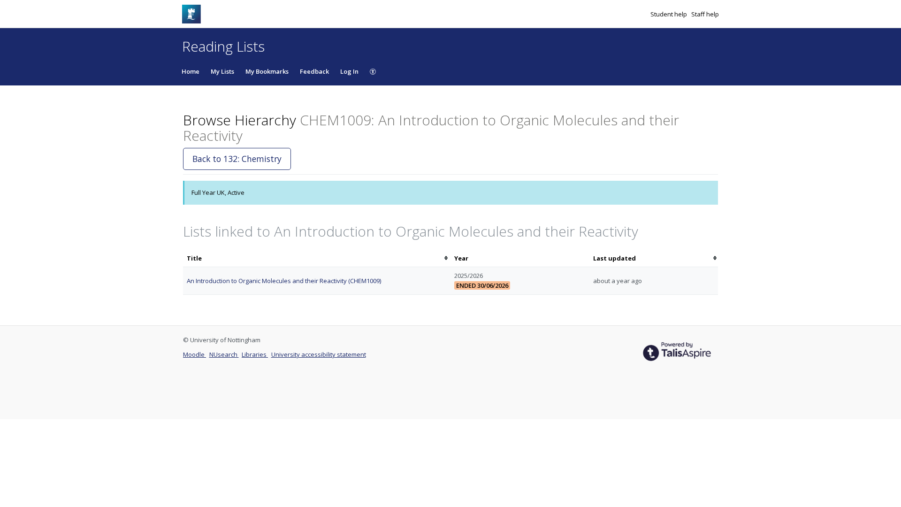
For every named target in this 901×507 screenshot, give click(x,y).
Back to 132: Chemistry (237, 158)
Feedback (314, 71)
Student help (669, 14)
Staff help (705, 14)
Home (190, 71)
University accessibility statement (318, 354)
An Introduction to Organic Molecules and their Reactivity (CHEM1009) (284, 281)
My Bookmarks (267, 71)
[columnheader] (316, 258)
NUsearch (224, 354)
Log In (349, 71)
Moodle (194, 354)
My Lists (222, 71)
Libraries (255, 354)
